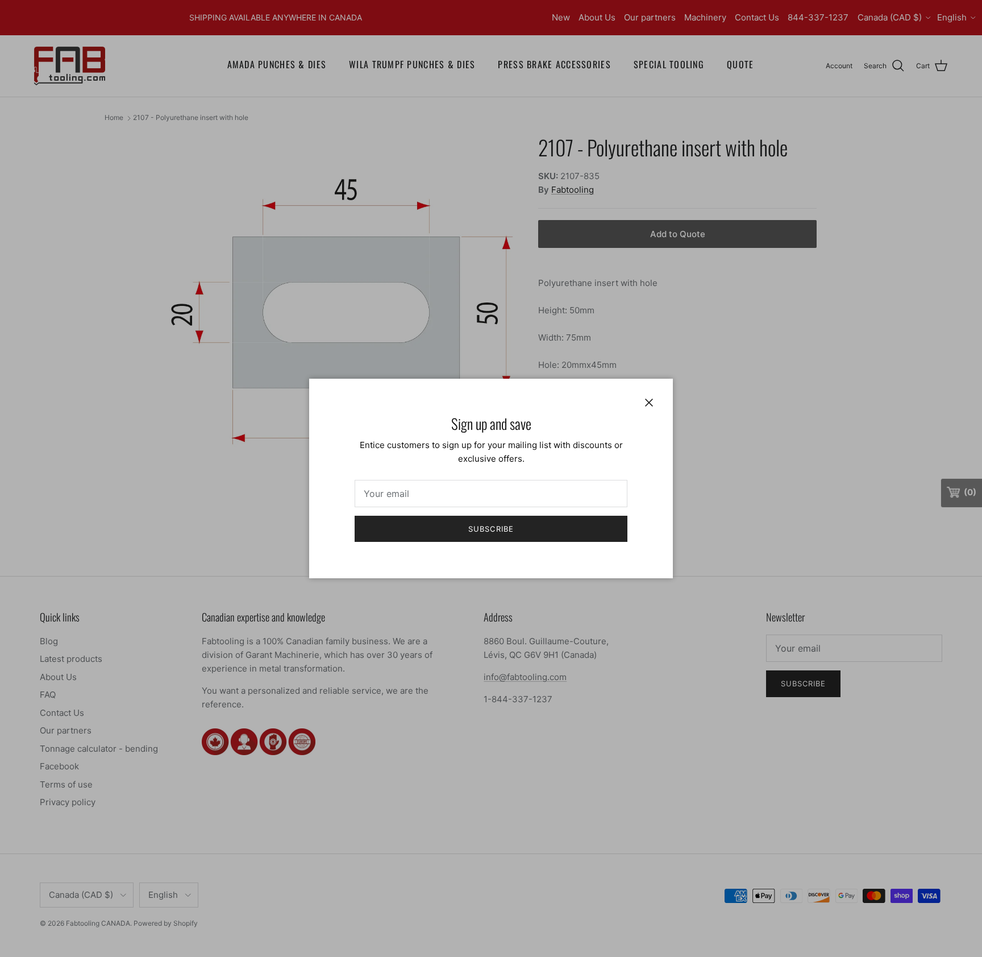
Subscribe (490, 528)
